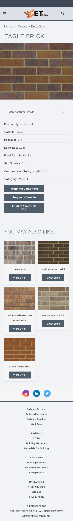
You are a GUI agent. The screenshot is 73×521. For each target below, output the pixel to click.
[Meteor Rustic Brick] (53, 298)
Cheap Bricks (36, 472)
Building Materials (36, 443)
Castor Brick (20, 269)
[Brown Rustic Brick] (19, 349)
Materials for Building (36, 448)
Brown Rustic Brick (19, 366)
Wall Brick (36, 424)
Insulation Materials (36, 467)
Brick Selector (36, 506)
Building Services (36, 409)
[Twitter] (47, 393)
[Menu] (5, 13)
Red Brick (36, 433)
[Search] (62, 13)
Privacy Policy (36, 497)
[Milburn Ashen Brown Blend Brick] (19, 298)
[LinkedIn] (36, 393)
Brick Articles (36, 482)
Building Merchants (36, 414)
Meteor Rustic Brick (53, 315)
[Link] (36, 13)
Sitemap (36, 492)
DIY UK (36, 438)
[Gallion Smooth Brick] (53, 252)
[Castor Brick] (19, 252)
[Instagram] (25, 393)
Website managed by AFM (36, 516)
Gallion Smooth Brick (53, 269)
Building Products (37, 462)
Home (8, 26)
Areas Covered (36, 487)
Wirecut (22, 26)
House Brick (36, 457)
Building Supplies (36, 419)
